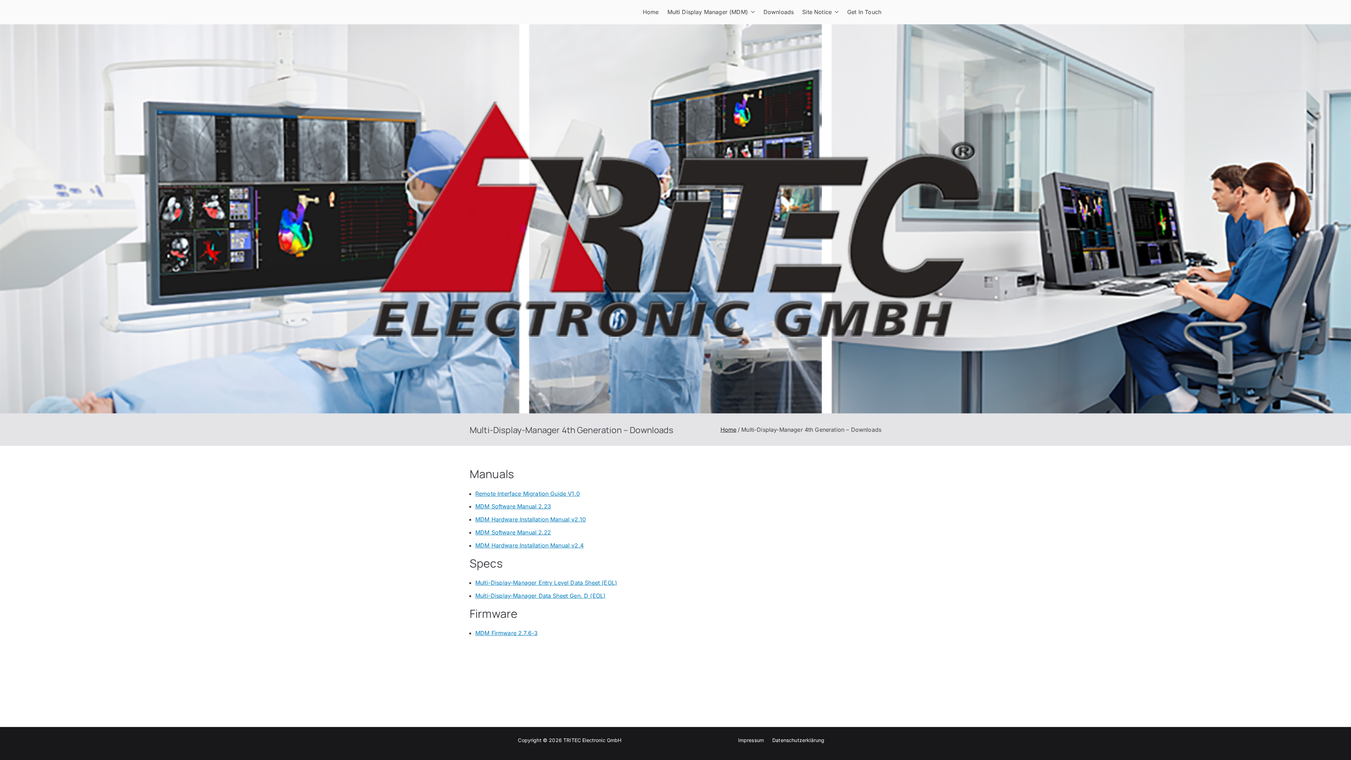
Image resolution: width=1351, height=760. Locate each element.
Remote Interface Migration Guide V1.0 (527, 493)
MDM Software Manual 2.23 (513, 506)
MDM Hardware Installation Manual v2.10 (530, 519)
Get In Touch (864, 11)
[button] (751, 12)
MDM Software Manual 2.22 (513, 532)
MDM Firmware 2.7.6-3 (506, 632)
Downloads (778, 11)
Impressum (751, 740)
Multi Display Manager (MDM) (707, 11)
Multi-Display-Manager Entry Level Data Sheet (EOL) (546, 582)
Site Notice (817, 11)
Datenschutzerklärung (798, 740)
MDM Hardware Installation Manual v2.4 (529, 545)
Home (651, 11)
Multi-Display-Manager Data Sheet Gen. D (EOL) (540, 595)
